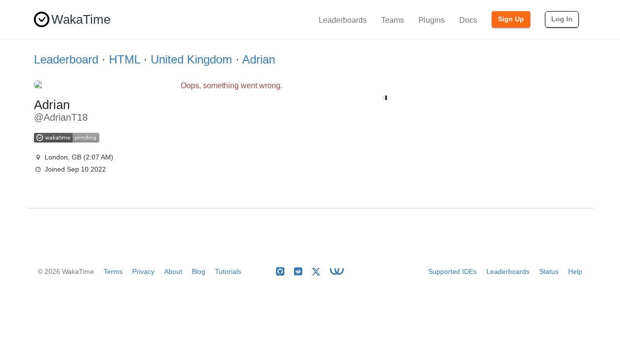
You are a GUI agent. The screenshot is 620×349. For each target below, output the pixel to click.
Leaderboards (343, 20)
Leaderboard (66, 59)
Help (575, 271)
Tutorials (228, 271)
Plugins (431, 20)
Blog (198, 271)
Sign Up (511, 19)
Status (548, 271)
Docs (468, 20)
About (173, 271)
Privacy (143, 271)
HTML (124, 59)
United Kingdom (191, 59)
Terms (113, 271)
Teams (392, 20)
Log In (562, 19)
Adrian (258, 59)
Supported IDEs (452, 271)
